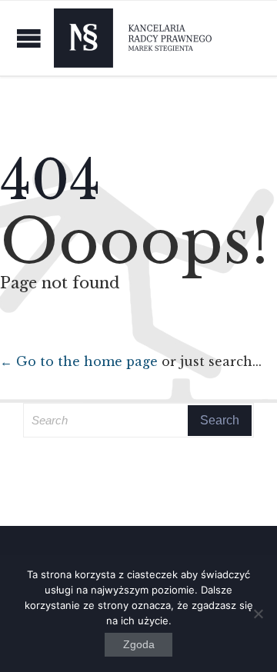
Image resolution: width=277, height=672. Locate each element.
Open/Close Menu (29, 38)
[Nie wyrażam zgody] (257, 613)
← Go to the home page (79, 361)
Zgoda (139, 644)
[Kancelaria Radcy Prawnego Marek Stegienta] (133, 38)
